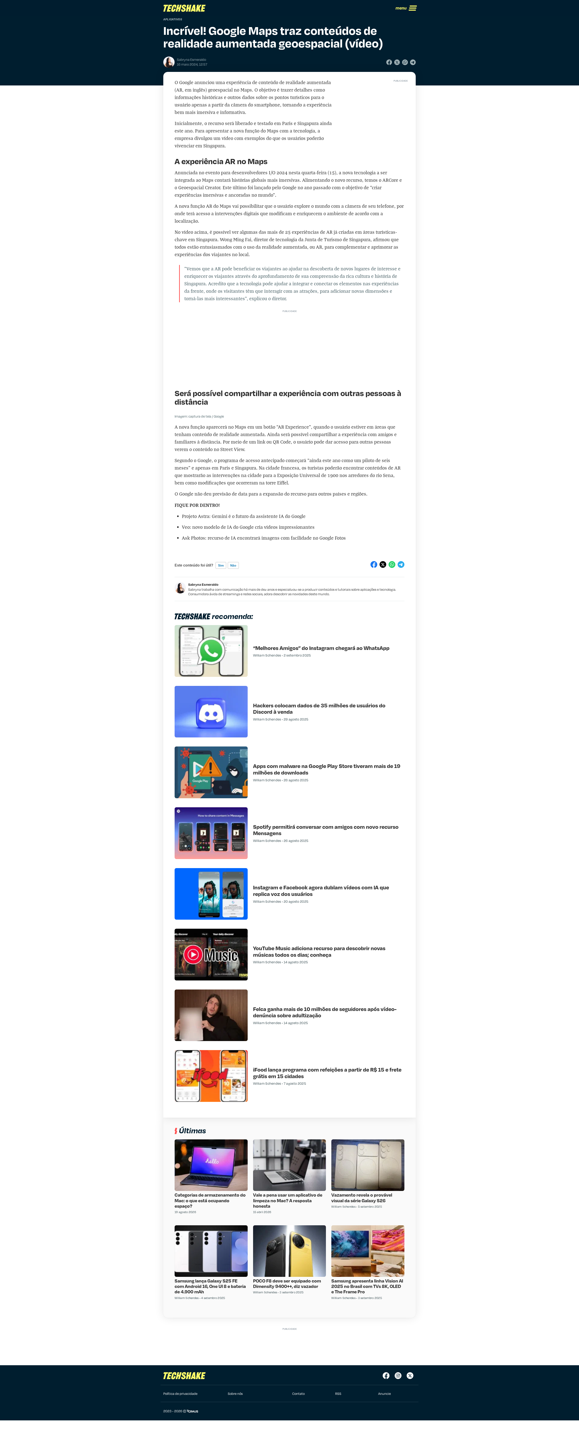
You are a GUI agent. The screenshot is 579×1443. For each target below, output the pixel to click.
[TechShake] (184, 8)
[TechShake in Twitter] (410, 1375)
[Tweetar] (397, 62)
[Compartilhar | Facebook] (389, 62)
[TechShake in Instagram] (398, 1375)
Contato (298, 1393)
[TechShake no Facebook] (386, 1375)
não (233, 565)
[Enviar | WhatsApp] (405, 62)
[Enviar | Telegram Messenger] (413, 62)
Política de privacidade (180, 1393)
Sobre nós (235, 1393)
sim (221, 565)
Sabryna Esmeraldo (203, 584)
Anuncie (384, 1393)
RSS (338, 1393)
